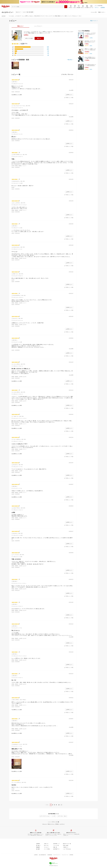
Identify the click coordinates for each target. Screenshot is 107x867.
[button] (75, 6)
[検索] (65, 6)
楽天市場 (3, 15)
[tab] (20, 26)
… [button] (7, 15)
